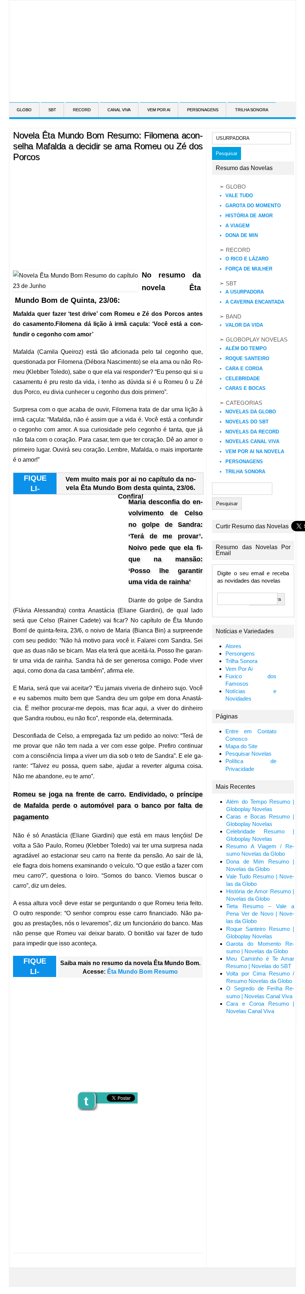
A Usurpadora (244, 292)
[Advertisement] (142, 94)
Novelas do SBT (247, 422)
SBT (52, 110)
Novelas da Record (252, 432)
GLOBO (24, 110)
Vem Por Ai (239, 669)
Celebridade (242, 378)
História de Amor (249, 215)
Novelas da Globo (250, 411)
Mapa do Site (241, 746)
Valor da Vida (244, 325)
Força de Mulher (248, 269)
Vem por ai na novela (254, 451)
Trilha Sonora (245, 471)
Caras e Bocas (245, 388)
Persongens (240, 654)
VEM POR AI (158, 110)
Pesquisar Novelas (248, 754)
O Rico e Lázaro (247, 259)
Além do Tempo (246, 348)
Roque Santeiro (247, 358)
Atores (233, 646)
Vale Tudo (239, 195)
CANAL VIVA (119, 110)
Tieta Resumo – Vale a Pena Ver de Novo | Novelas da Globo (260, 913)
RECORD (82, 110)
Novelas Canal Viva (252, 441)
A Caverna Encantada (254, 302)
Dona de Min (241, 235)
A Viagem (237, 225)
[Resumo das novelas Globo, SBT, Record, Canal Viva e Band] (12, 10)
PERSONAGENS (202, 110)
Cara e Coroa (244, 368)
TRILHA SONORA (251, 110)
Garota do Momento (253, 205)
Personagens (244, 461)
